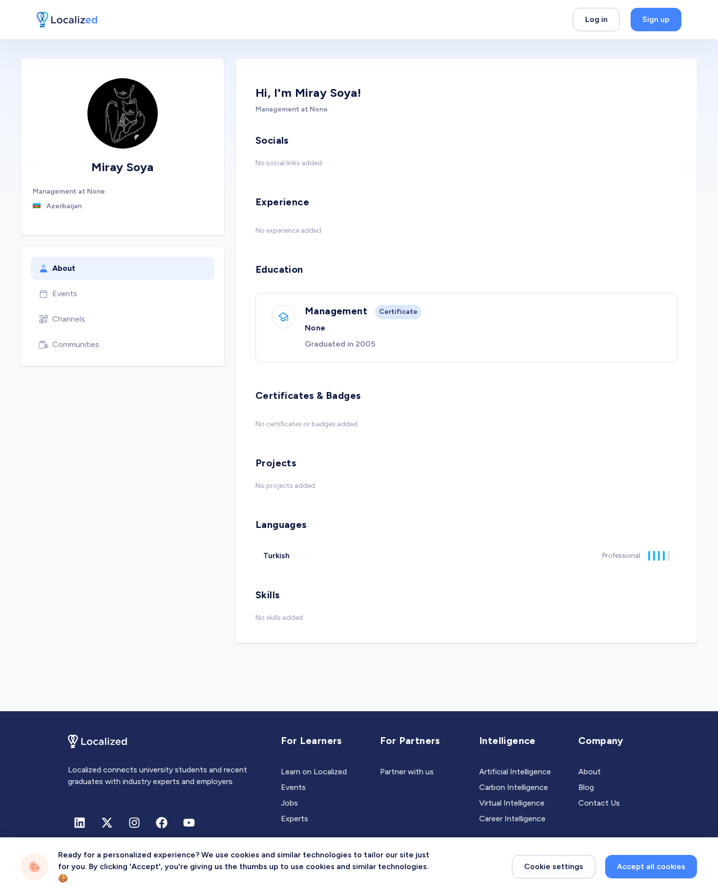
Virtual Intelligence (512, 803)
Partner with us (407, 771)
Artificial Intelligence (515, 771)
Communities (75, 344)
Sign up (656, 19)
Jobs (289, 803)
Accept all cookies (651, 866)
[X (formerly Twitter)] (107, 822)
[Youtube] (189, 822)
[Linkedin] (79, 822)
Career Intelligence (512, 818)
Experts (294, 818)
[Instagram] (134, 822)
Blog (586, 787)
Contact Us (599, 803)
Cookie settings (553, 866)
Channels (68, 319)
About (63, 268)
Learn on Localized (314, 771)
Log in (596, 19)
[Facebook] (161, 822)
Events (64, 293)
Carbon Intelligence (513, 787)
